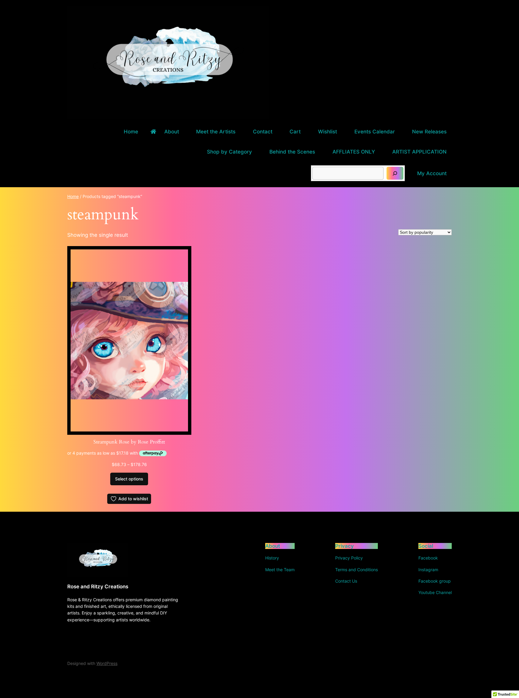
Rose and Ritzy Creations (97, 587)
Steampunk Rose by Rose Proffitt (129, 441)
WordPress (106, 663)
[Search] (395, 173)
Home (73, 196)
